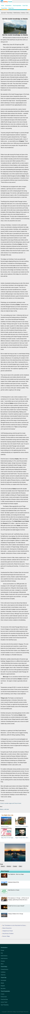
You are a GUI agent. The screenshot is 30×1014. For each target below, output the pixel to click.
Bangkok (3, 985)
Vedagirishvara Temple (7, 930)
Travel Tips (25, 5)
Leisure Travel (4, 1002)
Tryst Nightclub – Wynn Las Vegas (16, 874)
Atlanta (2, 983)
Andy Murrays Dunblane (7, 933)
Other (20, 866)
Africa (2, 963)
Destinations (8, 5)
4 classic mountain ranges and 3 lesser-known (10, 803)
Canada (15, 866)
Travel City (11, 8)
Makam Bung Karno (7, 928)
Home (2, 5)
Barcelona (3, 988)
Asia (2, 953)
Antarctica (3, 974)
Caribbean (3, 972)
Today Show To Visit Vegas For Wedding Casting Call (13, 837)
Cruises (2, 994)
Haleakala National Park (13, 882)
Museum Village (6, 936)
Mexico (3, 866)
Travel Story (4, 8)
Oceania (3, 961)
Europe (2, 950)
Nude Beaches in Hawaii (13, 890)
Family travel (4, 996)
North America (17, 12)
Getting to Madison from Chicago (15, 913)
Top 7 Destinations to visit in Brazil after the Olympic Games (16, 925)
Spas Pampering (4, 1004)
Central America (4, 969)
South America (4, 958)
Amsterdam (3, 980)
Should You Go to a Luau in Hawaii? (16, 905)
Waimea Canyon (5, 826)
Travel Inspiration (17, 5)
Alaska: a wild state (4, 809)
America (23, 12)
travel (4, 12)
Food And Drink (4, 999)
